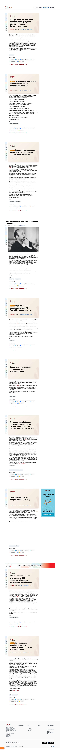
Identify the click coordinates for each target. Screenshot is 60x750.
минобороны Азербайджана (14, 545)
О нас (28, 725)
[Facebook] (8, 743)
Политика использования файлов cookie (50, 732)
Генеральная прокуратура (14, 617)
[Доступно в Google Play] (51, 743)
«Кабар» (10, 36)
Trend (26, 38)
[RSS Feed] (19, 743)
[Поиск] (34, 7)
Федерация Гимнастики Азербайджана (16, 469)
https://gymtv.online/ (23, 463)
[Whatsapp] (6, 743)
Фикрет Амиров (17, 279)
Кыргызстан (12, 54)
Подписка (38, 725)
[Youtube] (13, 743)
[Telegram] (15, 743)
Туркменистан (12, 201)
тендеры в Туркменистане (14, 123)
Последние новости (21, 725)
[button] (6, 14)
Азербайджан (12, 340)
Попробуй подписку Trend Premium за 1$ (18, 64)
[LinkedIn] (17, 743)
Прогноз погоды (12, 396)
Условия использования (50, 725)
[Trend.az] (8, 7)
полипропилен (18, 201)
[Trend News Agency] (8, 725)
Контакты (29, 728)
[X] (10, 743)
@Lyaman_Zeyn (16, 690)
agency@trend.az (8, 736)
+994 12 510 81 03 (8, 735)
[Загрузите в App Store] (44, 743)
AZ (51, 746)
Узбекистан (12, 279)
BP (10, 694)
